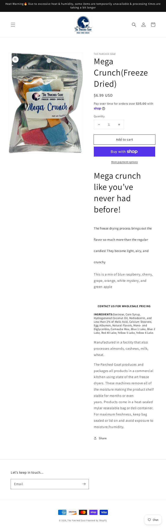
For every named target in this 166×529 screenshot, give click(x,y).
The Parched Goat (76, 520)
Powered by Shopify (96, 520)
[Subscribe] (84, 484)
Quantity (99, 116)
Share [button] (103, 438)
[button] (13, 24)
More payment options (124, 162)
